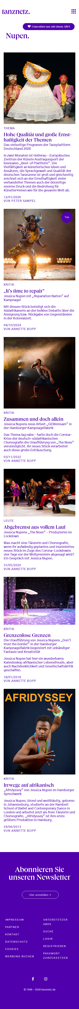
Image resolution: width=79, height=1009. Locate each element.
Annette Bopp (23, 329)
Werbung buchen (19, 956)
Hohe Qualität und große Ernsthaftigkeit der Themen (38, 138)
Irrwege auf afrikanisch (29, 785)
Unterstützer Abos (55, 922)
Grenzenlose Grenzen (27, 636)
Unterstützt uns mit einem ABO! (50, 26)
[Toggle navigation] (74, 11)
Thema (9, 128)
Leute (9, 520)
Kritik (9, 284)
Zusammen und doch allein (33, 419)
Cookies (12, 949)
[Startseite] (17, 11)
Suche (48, 931)
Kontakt (12, 934)
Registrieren (54, 946)
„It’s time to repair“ (24, 291)
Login (48, 939)
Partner (12, 927)
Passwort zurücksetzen (55, 955)
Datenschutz (16, 942)
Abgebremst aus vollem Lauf (34, 527)
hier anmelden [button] (40, 895)
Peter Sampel (23, 200)
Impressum (14, 920)
